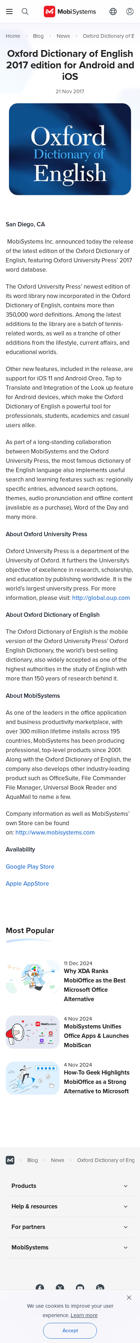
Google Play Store (30, 867)
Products (23, 1186)
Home (13, 36)
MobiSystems (29, 1247)
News (63, 36)
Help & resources (34, 1206)
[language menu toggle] (115, 11)
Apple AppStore (27, 883)
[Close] (129, 1298)
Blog (38, 36)
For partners (28, 1227)
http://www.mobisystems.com (55, 832)
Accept (70, 1331)
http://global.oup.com (101, 598)
